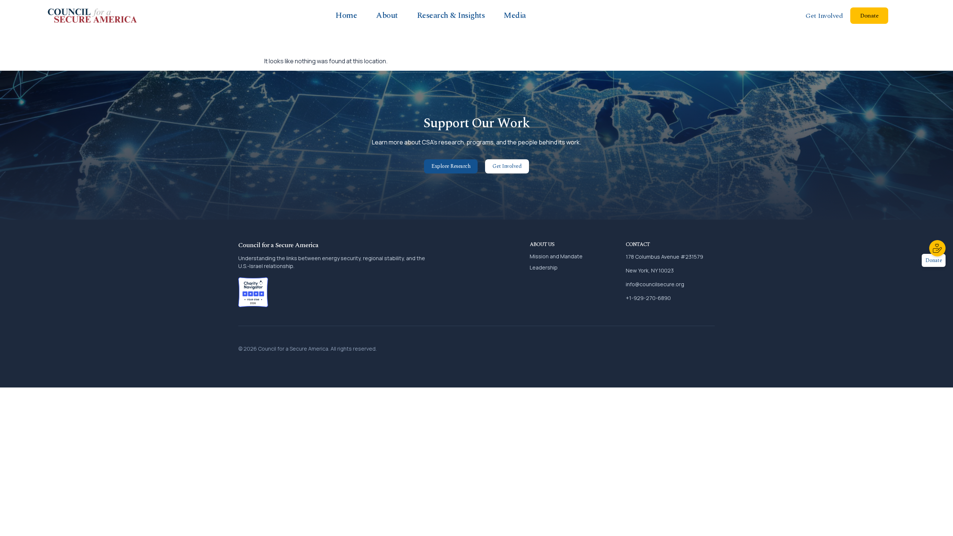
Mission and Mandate (556, 256)
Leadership (544, 267)
